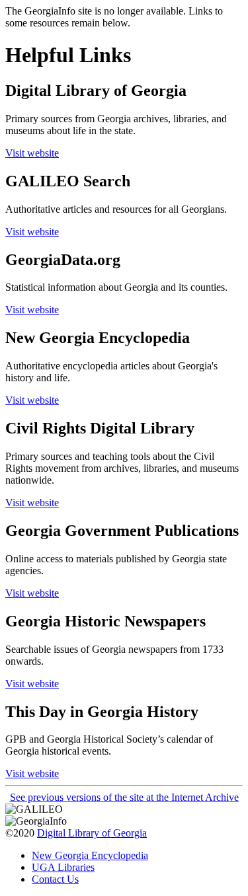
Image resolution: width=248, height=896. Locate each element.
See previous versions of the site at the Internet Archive (124, 797)
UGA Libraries (63, 867)
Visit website (32, 153)
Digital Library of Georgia (92, 833)
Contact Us (55, 879)
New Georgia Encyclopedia (90, 855)
